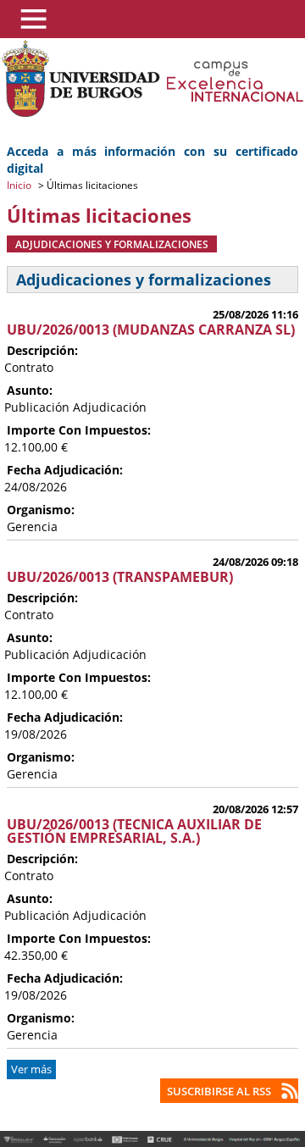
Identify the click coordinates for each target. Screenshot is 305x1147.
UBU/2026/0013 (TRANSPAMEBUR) (120, 577)
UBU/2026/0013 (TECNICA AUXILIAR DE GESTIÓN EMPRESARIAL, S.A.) (134, 831)
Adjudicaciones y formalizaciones (111, 244)
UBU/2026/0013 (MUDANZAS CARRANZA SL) (151, 329)
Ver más (31, 1069)
